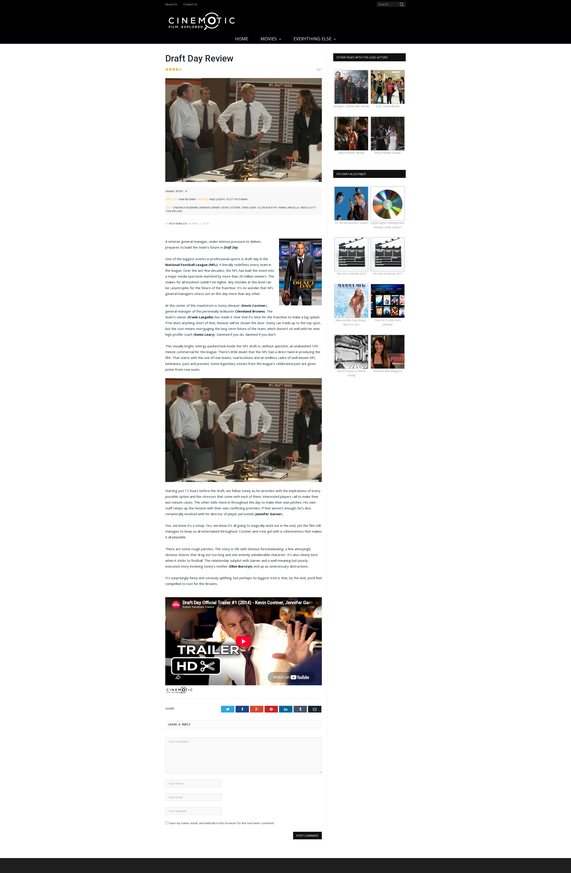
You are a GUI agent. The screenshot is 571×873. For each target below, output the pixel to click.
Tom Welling (173, 211)
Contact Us (190, 4)
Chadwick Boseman (185, 207)
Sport (179, 191)
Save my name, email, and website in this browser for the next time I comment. (222, 823)
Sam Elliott (308, 207)
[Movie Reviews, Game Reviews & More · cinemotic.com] (201, 20)
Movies (269, 39)
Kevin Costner (230, 207)
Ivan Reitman (187, 199)
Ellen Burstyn (267, 207)
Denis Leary (249, 207)
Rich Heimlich (178, 223)
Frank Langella (288, 207)
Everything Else (312, 39)
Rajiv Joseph (217, 199)
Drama (169, 191)
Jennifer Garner (209, 207)
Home (241, 39)
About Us (171, 4)
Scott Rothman (236, 199)
